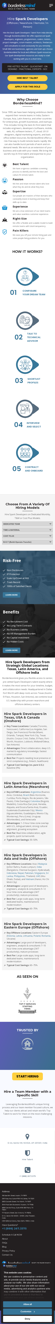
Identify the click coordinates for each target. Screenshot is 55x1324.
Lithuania (27, 935)
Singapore (39, 873)
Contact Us (7, 1255)
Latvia (19, 935)
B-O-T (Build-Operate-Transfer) (17, 542)
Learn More (11, 595)
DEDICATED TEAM (11, 524)
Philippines (19, 876)
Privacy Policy (8, 1251)
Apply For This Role (27, 86)
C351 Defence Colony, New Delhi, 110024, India (18, 1221)
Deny (27, 1319)
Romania (46, 935)
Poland (37, 935)
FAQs (4, 1243)
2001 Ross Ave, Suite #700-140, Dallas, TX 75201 (18, 1199)
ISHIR (42, 1263)
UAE (38, 876)
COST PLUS (8, 536)
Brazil (26, 795)
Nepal (21, 873)
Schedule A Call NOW (12, 1235)
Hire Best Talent (27, 78)
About (5, 1239)
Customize (26, 1311)
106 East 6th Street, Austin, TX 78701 (14, 1195)
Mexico (39, 810)
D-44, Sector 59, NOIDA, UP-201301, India (27, 1143)
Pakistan (29, 873)
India (39, 866)
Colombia (35, 801)
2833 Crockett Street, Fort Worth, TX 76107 (16, 1201)
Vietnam (30, 879)
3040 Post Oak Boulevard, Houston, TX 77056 (17, 1205)
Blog (4, 1247)
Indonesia (12, 873)
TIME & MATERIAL (11, 530)
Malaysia (42, 863)
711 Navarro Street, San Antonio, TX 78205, (16, 1213)
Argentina (36, 792)
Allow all (27, 1304)
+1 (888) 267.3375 (27, 1176)
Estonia (11, 935)
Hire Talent (27, 1159)
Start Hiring (27, 1076)
